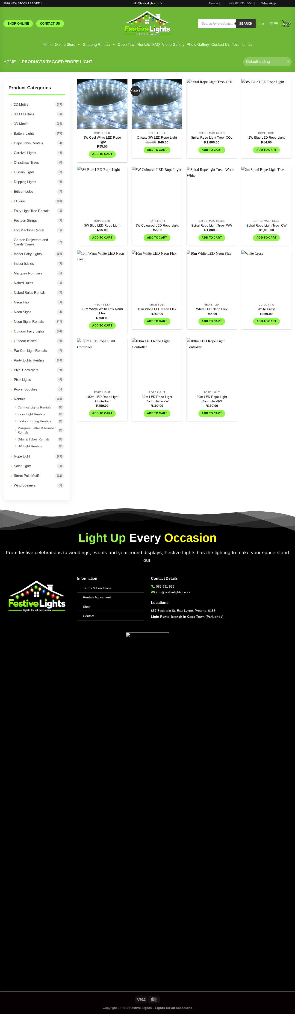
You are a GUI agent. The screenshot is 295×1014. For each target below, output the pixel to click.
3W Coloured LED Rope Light (157, 225)
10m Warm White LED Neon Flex (102, 311)
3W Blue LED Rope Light (102, 225)
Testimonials (242, 45)
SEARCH (245, 23)
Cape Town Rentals (134, 45)
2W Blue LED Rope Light (266, 137)
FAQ (156, 45)
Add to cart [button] (102, 154)
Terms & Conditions (97, 588)
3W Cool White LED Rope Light (102, 140)
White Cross (266, 309)
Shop (87, 607)
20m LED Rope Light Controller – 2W (157, 399)
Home (48, 45)
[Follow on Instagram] (284, 3)
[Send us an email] (289, 3)
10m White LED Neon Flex (157, 309)
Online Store (65, 45)
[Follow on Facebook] (280, 3)
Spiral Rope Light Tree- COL (212, 137)
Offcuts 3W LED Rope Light (157, 137)
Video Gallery (173, 45)
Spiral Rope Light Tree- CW (266, 225)
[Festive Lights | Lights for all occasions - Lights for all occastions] (148, 23)
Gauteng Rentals (96, 45)
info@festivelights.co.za (173, 592)
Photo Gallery (198, 45)
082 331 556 (165, 586)
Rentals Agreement (97, 597)
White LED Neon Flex (211, 309)
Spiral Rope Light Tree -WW (211, 225)
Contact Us (220, 45)
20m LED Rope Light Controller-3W (212, 399)
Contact (88, 616)
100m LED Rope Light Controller (102, 399)
